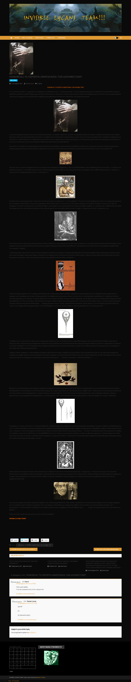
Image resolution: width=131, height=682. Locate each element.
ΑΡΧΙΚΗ (17, 38)
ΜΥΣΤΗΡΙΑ (13, 80)
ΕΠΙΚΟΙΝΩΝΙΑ (62, 38)
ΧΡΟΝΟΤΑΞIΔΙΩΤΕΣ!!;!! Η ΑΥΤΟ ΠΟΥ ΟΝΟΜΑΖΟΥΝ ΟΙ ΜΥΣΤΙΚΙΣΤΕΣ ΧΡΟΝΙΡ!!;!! (24, 549)
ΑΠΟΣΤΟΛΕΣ (39, 38)
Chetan (9, 681)
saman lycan (30, 83)
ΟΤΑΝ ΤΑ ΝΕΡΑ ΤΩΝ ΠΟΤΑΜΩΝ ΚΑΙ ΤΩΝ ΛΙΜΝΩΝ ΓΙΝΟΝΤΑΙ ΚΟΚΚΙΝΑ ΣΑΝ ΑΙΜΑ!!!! (63, 562)
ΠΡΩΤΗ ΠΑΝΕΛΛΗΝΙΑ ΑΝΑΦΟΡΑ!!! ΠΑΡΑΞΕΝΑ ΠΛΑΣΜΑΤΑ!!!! (23, 562)
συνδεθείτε (32, 632)
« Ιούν (11, 671)
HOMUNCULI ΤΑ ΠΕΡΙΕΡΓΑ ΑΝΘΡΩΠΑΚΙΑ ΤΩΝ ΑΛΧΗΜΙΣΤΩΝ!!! (35, 545)
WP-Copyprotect (15, 681)
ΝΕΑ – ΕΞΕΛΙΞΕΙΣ (27, 38)
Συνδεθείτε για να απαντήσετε (25, 594)
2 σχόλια (39, 83)
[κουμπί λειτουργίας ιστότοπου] (116, 38)
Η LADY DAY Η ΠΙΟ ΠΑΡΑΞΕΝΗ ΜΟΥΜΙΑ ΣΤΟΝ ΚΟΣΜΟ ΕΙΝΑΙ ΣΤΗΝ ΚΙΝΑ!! (108, 549)
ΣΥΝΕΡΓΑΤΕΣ (51, 38)
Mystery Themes (40, 677)
